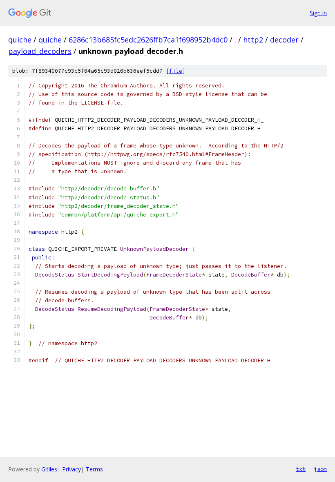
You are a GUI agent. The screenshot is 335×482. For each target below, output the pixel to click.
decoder (284, 40)
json (320, 469)
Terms (94, 469)
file (175, 70)
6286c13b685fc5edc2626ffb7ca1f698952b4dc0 (148, 40)
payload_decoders (39, 51)
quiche (19, 40)
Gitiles (49, 469)
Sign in (318, 13)
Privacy (71, 469)
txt (301, 469)
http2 (253, 40)
